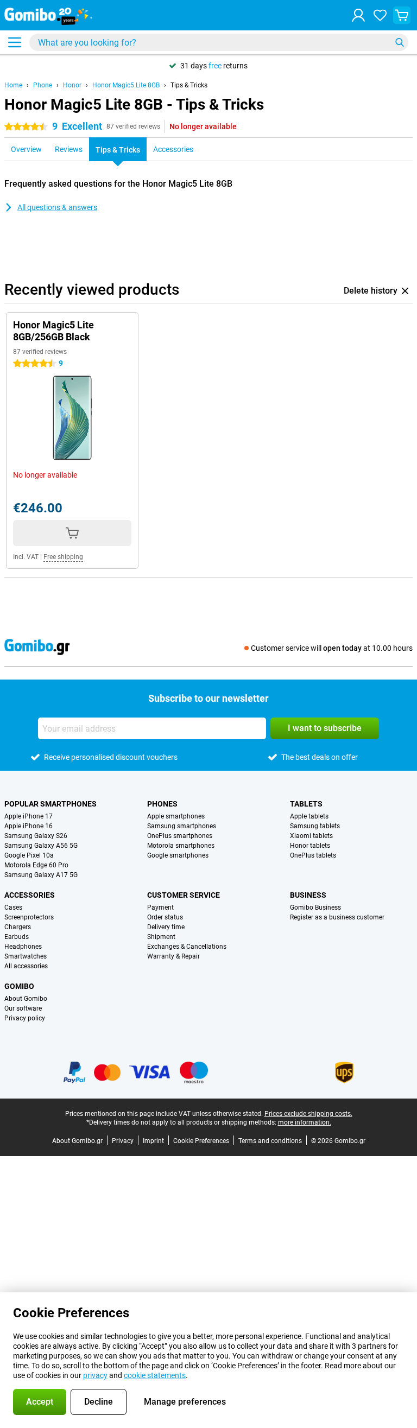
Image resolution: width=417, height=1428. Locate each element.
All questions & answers (57, 207)
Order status (165, 917)
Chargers (17, 927)
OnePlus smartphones (179, 836)
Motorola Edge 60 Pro (36, 865)
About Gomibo (25, 998)
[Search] (399, 42)
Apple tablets (309, 816)
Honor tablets (310, 845)
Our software (23, 1008)
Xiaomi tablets (311, 836)
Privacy (123, 1141)
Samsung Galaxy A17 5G (41, 875)
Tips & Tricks (188, 85)
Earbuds (16, 937)
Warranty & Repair (173, 956)
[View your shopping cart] (402, 15)
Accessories (29, 895)
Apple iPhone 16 (28, 826)
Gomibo (19, 986)
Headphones (23, 946)
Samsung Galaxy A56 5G (41, 845)
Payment (160, 907)
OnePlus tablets (313, 855)
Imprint (153, 1141)
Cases (13, 907)
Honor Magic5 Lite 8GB (126, 85)
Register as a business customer (337, 917)
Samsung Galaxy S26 (35, 836)
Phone (42, 85)
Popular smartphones (50, 803)
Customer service (183, 895)
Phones (162, 803)
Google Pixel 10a (29, 855)
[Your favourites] (380, 15)
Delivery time (166, 927)
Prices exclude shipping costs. (308, 1114)
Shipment (161, 937)
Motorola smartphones (180, 845)
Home (13, 85)
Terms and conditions (270, 1141)
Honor (72, 85)
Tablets (306, 803)
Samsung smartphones (181, 826)
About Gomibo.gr (77, 1141)
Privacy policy (24, 1018)
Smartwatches (25, 956)
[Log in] (358, 15)
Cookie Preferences (201, 1141)
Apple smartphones (176, 816)
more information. (304, 1122)
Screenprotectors (29, 917)
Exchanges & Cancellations (186, 946)
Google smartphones (177, 855)
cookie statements (155, 1375)
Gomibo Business (315, 907)
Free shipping (63, 557)
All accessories (26, 966)
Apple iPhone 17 (28, 816)
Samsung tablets (315, 826)
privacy (95, 1375)
